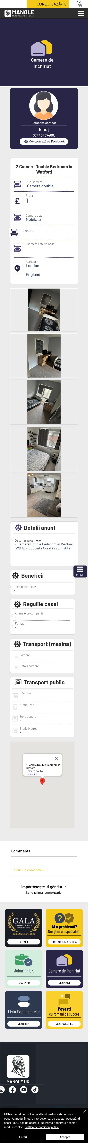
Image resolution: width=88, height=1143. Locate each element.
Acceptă (65, 1137)
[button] (80, 4)
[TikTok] (34, 1089)
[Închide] (82, 1114)
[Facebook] (12, 1089)
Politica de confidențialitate (42, 1127)
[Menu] (81, 13)
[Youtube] (23, 1089)
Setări (23, 1137)
